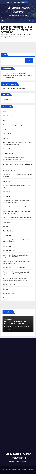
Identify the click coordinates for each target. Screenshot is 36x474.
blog (4, 129)
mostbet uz (6, 192)
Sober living (6, 226)
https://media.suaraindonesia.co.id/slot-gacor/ (14, 353)
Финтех (5, 289)
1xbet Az (5, 111)
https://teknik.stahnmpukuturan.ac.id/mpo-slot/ (14, 358)
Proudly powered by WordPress (9, 469)
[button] (30, 21)
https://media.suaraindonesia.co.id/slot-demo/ (14, 355)
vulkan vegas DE (8, 246)
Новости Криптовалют (10, 284)
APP (4, 120)
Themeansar (31, 469)
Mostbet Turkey (7, 181)
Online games (7, 196)
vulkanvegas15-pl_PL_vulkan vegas (14, 267)
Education (6, 138)
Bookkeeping (7, 133)
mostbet (22, 37)
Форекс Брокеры (8, 293)
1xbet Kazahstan (8, 116)
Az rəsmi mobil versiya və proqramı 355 (15, 125)
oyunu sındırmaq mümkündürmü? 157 (14, 207)
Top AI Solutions (8, 231)
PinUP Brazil (7, 222)
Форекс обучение (8, 298)
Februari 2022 (7, 99)
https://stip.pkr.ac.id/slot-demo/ (10, 350)
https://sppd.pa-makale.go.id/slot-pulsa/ (12, 343)
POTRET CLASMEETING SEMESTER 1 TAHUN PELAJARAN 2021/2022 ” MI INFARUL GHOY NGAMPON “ (17, 75)
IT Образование (8, 153)
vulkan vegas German (9, 250)
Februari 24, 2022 (11, 326)
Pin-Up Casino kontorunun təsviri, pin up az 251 (17, 217)
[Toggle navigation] (16, 21)
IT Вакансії (6, 149)
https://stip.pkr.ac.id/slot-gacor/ (25, 348)
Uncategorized (7, 235)
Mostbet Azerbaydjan (9, 170)
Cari (4, 55)
